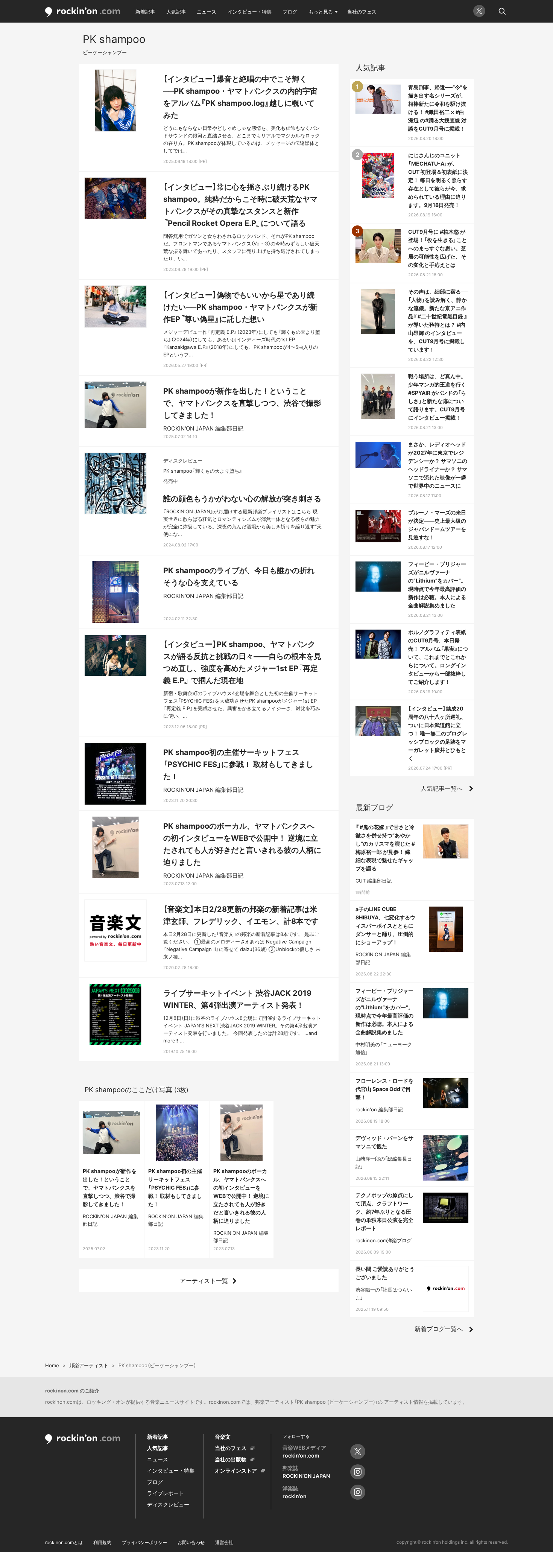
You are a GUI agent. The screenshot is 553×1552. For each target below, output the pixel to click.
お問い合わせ (191, 1542)
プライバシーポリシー (144, 1542)
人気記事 (176, 12)
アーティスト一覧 (204, 1280)
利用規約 (102, 1542)
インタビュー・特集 (250, 12)
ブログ (290, 12)
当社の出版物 (230, 1459)
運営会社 (224, 1542)
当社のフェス (362, 12)
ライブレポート (165, 1493)
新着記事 (145, 12)
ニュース (206, 12)
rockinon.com (82, 12)
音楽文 (223, 1436)
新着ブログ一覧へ (439, 1329)
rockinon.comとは (64, 1542)
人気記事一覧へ (442, 788)
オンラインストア (236, 1470)
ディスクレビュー (168, 1504)
